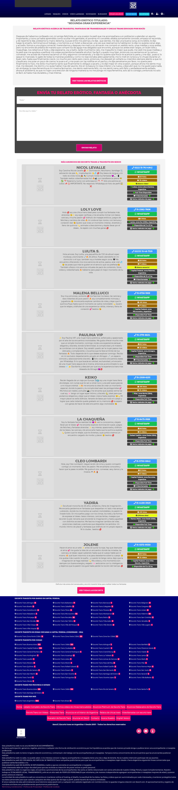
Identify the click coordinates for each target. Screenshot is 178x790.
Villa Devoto (102, 625)
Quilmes (24, 666)
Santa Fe (139, 689)
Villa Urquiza (26, 628)
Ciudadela (63, 648)
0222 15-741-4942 (143, 167)
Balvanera (63, 603)
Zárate (24, 681)
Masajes (56, 14)
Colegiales (102, 606)
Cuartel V (101, 648)
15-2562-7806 (143, 209)
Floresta (101, 610)
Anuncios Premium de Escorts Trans (109, 707)
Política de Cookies (51, 787)
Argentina (25, 701)
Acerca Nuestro (108, 718)
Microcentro (64, 614)
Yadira (91, 503)
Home (19, 707)
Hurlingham (26, 655)
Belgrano (139, 603)
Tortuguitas (64, 677)
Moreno (24, 663)
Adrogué (101, 644)
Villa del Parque (65, 625)
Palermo (139, 614)
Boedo (24, 606)
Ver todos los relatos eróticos (89, 81)
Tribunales (102, 621)
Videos (65, 14)
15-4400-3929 (143, 503)
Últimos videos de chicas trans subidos (73, 707)
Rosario (62, 670)
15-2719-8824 (143, 335)
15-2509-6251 (143, 377)
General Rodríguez (66, 652)
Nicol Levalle (90, 167)
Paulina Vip (91, 335)
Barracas (101, 603)
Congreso (140, 606)
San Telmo (63, 621)
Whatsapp (143, 172)
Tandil (24, 677)
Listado (47, 14)
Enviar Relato (89, 147)
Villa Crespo (26, 625)
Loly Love (91, 209)
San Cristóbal (141, 617)
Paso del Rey (103, 663)
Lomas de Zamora (105, 659)
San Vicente (64, 674)
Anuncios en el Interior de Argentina (82, 712)
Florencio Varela (142, 648)
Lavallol (24, 659)
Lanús (138, 655)
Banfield (139, 644)
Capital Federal (27, 648)
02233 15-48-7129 (143, 251)
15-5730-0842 (143, 461)
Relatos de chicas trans (110, 712)
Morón (62, 663)
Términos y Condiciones (12, 787)
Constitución (26, 610)
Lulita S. (90, 251)
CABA (62, 644)
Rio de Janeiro (27, 670)
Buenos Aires (26, 644)
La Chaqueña (91, 419)
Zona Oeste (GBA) (66, 636)
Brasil (61, 701)
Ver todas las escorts (91, 590)
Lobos (62, 659)
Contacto (95, 718)
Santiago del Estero (105, 674)
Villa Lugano (141, 625)
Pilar (138, 663)
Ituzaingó (63, 655)
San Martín (25, 674)
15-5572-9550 (143, 545)
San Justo (140, 670)
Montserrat (102, 614)
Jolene (91, 544)
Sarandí (139, 674)
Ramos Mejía (141, 666)
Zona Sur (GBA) (104, 636)
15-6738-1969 (143, 293)
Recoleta (63, 617)
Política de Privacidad (32, 787)
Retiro (100, 617)
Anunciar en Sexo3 (80, 718)
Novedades (91, 14)
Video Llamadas (77, 14)
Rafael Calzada (65, 666)
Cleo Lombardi (91, 461)
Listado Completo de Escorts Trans (39, 707)
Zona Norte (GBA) (28, 636)
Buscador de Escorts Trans (59, 718)
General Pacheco (28, 652)
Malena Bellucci (91, 293)
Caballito (63, 606)
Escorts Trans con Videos (37, 712)
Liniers (138, 610)
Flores (62, 610)
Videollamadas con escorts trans (136, 712)
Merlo (138, 659)
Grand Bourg (103, 652)
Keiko (91, 377)
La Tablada (102, 655)
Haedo (138, 652)
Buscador (102, 14)
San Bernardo (103, 670)
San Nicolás (26, 621)
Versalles (139, 621)
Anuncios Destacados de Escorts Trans (144, 707)
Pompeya (25, 617)
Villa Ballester (141, 677)
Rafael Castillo (103, 666)
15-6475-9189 (143, 419)
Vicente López (103, 677)
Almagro (25, 603)
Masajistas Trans (57, 712)
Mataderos (25, 614)
